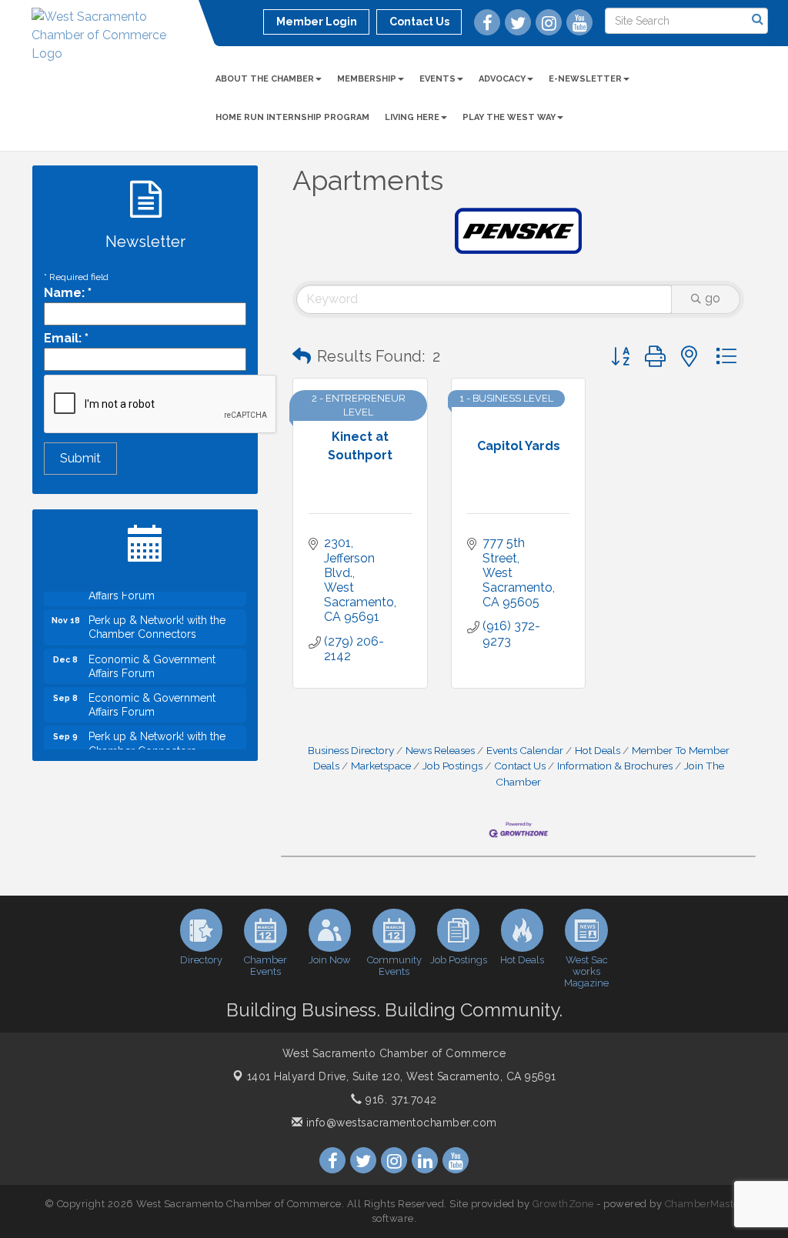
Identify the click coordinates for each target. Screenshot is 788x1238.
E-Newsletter (585, 79)
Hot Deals (597, 750)
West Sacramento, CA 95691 (401, 1076)
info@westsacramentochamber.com (399, 1122)
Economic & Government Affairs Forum (151, 660)
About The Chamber (264, 79)
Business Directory (351, 750)
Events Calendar (524, 750)
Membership (366, 79)
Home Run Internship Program (292, 117)
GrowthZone (563, 1204)
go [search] (712, 298)
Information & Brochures (615, 765)
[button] (301, 356)
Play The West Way (509, 117)
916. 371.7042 (399, 1099)
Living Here (412, 117)
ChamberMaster (704, 1204)
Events (437, 79)
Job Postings (452, 765)
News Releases (440, 750)
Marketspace (381, 765)
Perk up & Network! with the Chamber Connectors (156, 621)
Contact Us (520, 765)
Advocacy (502, 79)
